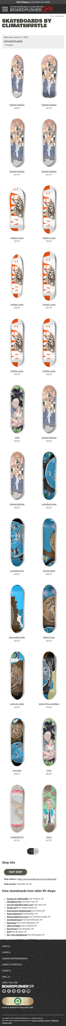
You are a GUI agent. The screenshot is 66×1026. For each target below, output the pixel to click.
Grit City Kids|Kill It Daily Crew (20, 905)
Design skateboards (14, 958)
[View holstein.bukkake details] (17, 477)
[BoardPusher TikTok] (19, 991)
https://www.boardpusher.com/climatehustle (36, 879)
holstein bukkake (17, 105)
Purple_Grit (12, 908)
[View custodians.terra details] (17, 543)
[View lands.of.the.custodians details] (49, 676)
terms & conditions (38, 1021)
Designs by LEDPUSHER (17, 899)
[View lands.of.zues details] (49, 610)
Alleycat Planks (14, 926)
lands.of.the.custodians (49, 704)
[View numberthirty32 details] (17, 809)
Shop (52, 16)
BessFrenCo (12, 929)
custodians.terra (17, 571)
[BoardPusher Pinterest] (24, 991)
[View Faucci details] (49, 809)
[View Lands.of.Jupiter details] (17, 676)
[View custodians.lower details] (49, 477)
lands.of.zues (49, 637)
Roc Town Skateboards (17, 935)
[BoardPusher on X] (14, 991)
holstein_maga (17, 238)
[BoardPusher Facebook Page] (9, 991)
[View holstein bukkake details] (17, 77)
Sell (5, 977)
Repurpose (11, 923)
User (5, 952)
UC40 (17, 438)
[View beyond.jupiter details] (49, 543)
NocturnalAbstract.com (17, 917)
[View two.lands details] (17, 743)
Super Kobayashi (14, 914)
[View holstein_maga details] (17, 210)
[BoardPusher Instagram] (4, 991)
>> (36, 851)
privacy (47, 1021)
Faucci (49, 837)
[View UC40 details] (17, 410)
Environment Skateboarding (19, 911)
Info (5, 946)
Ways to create (11, 964)
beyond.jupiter (49, 571)
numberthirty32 (16, 837)
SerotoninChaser (14, 920)
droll (9, 932)
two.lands (17, 770)
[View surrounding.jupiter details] (17, 610)
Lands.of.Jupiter (17, 704)
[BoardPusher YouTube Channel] (28, 991)
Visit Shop (15, 872)
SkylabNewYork (14, 902)
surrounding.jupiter (17, 637)
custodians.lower (49, 504)
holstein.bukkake (17, 504)
